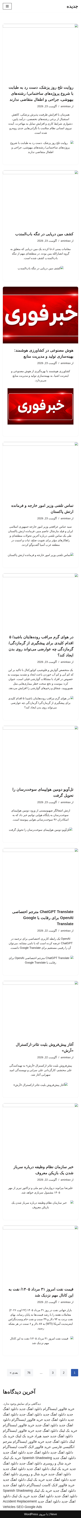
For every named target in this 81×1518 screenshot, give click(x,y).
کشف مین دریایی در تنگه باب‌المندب (44, 234)
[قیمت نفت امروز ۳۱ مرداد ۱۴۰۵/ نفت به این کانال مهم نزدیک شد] (40, 1254)
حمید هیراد (41, 1436)
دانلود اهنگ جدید (30, 1409)
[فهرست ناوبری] (7, 6)
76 (28, 1372)
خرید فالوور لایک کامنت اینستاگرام (27, 1447)
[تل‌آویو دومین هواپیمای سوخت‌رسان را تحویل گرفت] (40, 754)
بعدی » (14, 1372)
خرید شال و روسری (57, 1463)
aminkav (66, 106)
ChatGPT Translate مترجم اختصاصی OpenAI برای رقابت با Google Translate (42, 918)
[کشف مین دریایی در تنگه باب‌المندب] (40, 198)
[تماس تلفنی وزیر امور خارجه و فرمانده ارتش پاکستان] (40, 470)
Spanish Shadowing (37, 1458)
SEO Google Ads (29, 1507)
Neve (53, 1514)
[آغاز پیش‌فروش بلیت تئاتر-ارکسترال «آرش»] (40, 1009)
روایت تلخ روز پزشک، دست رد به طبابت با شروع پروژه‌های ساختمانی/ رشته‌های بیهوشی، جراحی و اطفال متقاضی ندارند (41, 93)
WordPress (31, 1514)
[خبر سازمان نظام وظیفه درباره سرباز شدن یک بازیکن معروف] (40, 1131)
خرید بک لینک (68, 1431)
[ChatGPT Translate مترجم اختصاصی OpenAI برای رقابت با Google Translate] (40, 876)
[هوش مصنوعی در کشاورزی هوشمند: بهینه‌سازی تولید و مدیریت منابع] (40, 315)
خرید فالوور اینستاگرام (58, 1409)
